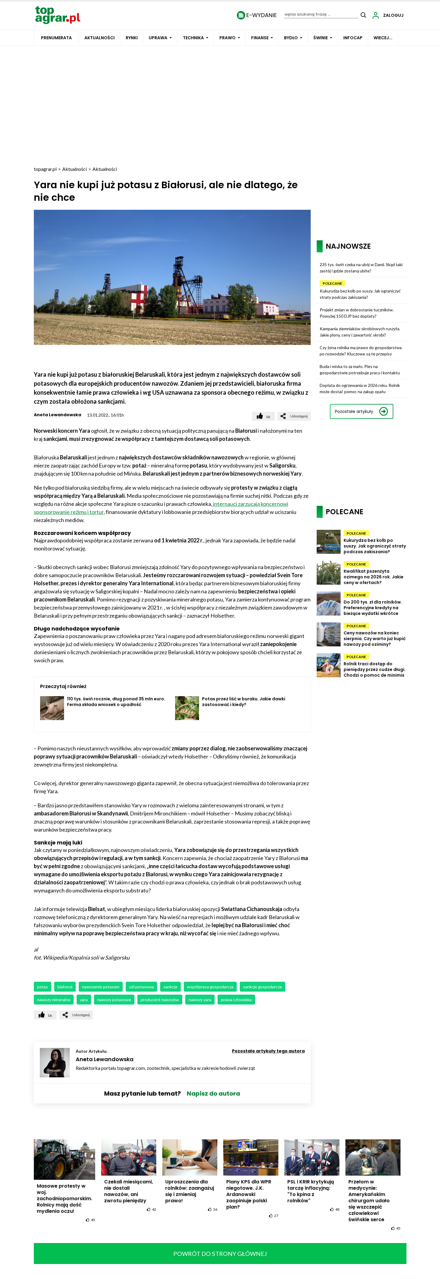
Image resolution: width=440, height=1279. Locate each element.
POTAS (42, 986)
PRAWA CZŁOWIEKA (236, 999)
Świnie (320, 38)
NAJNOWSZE (348, 246)
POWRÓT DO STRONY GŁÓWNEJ (220, 1253)
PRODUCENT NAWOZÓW (160, 999)
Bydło (291, 38)
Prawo (227, 38)
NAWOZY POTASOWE (114, 999)
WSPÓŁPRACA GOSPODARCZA (210, 986)
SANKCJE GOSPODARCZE (262, 986)
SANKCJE (170, 986)
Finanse (259, 38)
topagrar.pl (45, 169)
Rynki (132, 38)
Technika (193, 38)
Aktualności (99, 38)
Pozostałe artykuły (354, 411)
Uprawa (158, 38)
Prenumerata (56, 38)
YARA (84, 999)
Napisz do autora (213, 1093)
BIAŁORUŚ (64, 986)
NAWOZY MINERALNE (53, 999)
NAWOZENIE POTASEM (100, 986)
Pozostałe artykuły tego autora (268, 1051)
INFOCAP (352, 38)
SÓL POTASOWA (141, 986)
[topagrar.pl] (58, 14)
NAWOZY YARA (200, 999)
